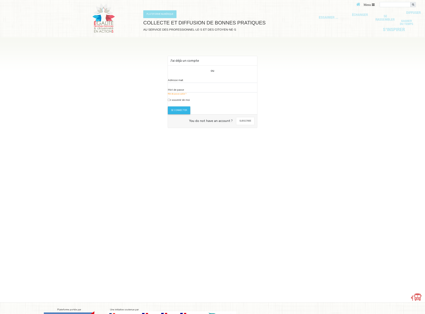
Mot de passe (176, 90)
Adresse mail (175, 80)
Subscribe (245, 120)
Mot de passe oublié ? (177, 93)
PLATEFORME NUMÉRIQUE (160, 14)
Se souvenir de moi (179, 100)
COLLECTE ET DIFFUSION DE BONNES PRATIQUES (204, 22)
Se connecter (179, 110)
